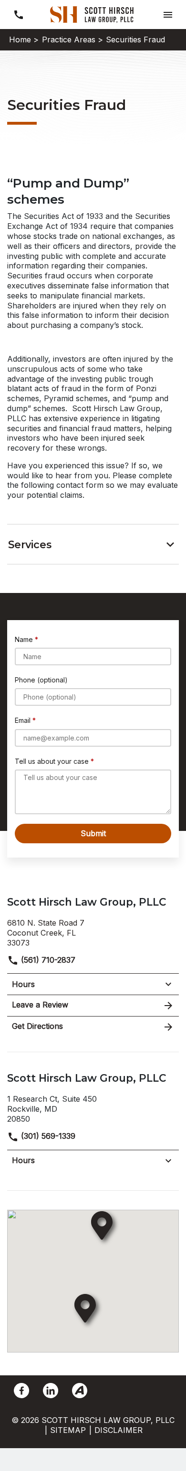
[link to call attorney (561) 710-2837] (18, 14)
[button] (167, 14)
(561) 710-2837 (47, 960)
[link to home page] (93, 14)
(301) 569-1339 (47, 1136)
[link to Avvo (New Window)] (79, 1390)
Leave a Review (40, 1004)
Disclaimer (118, 1430)
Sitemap (68, 1430)
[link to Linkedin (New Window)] (50, 1390)
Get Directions (37, 1026)
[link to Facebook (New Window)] (21, 1390)
